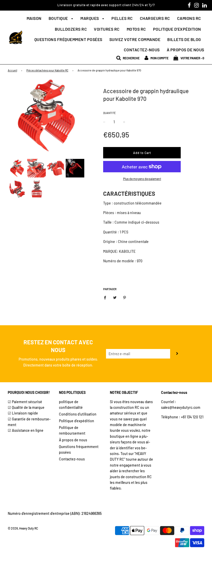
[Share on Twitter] (114, 297)
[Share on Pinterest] (124, 297)
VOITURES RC (107, 29)
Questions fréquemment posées (68, 39)
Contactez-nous (142, 49)
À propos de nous (185, 49)
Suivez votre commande (135, 39)
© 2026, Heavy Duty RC (23, 528)
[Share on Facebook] (106, 297)
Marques (90, 18)
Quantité (109, 113)
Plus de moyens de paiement (142, 179)
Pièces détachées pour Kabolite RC (47, 70)
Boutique (59, 18)
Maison (34, 18)
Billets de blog (184, 39)
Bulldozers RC (71, 29)
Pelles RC (122, 18)
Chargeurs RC (155, 18)
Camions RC (189, 18)
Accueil (12, 70)
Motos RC (136, 29)
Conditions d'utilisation (77, 414)
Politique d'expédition (177, 29)
